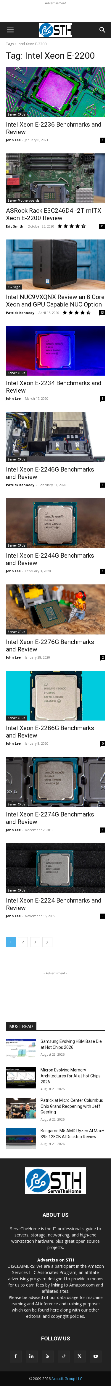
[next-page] (47, 942)
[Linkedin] (32, 1356)
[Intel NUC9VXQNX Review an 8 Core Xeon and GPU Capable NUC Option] (55, 264)
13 (102, 312)
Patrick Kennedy (20, 312)
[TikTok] (64, 1356)
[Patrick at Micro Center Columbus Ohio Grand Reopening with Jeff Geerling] (21, 1108)
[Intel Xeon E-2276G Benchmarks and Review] (55, 609)
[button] (10, 30)
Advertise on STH (55, 1260)
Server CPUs (16, 114)
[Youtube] (96, 1356)
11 (102, 226)
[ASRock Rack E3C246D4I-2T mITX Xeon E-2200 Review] (55, 178)
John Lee (13, 140)
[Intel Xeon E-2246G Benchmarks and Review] (55, 437)
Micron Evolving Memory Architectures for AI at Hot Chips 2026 (71, 1076)
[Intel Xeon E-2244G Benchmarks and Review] (55, 523)
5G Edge (14, 287)
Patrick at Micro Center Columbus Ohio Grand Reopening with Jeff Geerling (72, 1106)
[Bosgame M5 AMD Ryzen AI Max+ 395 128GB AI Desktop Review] (21, 1138)
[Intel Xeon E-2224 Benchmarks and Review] (55, 868)
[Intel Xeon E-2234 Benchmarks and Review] (55, 351)
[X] (80, 1356)
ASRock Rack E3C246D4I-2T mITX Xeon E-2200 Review (53, 214)
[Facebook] (16, 1356)
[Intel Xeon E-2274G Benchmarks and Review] (55, 782)
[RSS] (48, 1356)
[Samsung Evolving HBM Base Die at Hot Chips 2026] (21, 1049)
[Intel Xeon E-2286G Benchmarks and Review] (55, 696)
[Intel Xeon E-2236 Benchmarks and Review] (55, 92)
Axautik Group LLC (67, 1378)
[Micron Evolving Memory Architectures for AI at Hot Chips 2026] (21, 1077)
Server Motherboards (24, 200)
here (54, 1310)
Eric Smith (14, 226)
